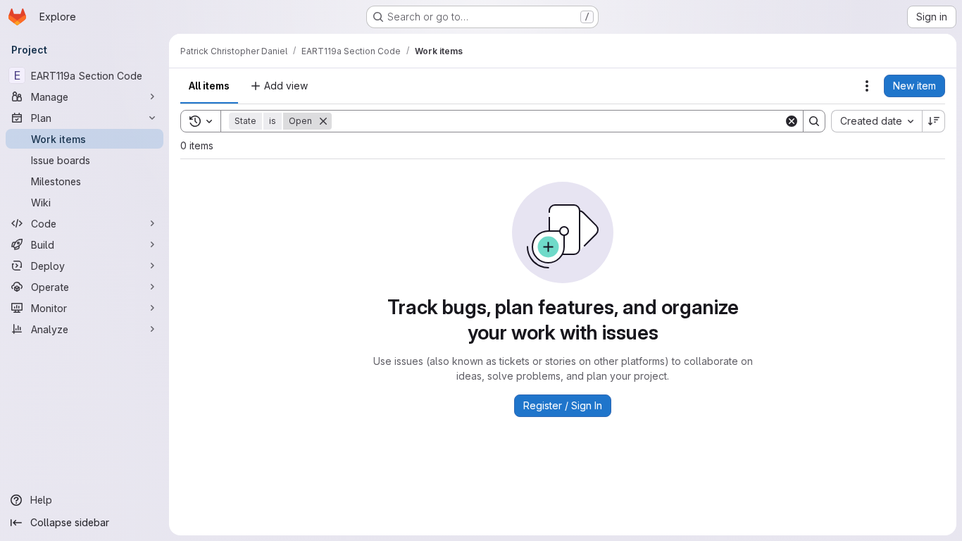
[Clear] (791, 121)
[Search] (814, 121)
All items (209, 86)
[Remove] (323, 121)
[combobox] (876, 121)
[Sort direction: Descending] (934, 121)
